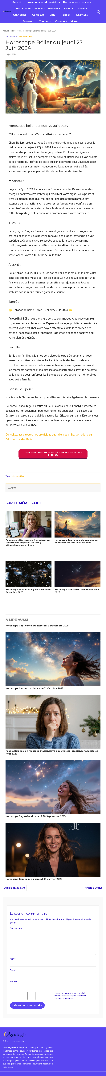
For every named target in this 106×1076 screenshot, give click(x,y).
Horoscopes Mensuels (77, 2)
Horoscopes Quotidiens (30, 8)
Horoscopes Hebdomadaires (42, 2)
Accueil (16, 2)
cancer (80, 8)
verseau (60, 21)
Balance (53, 8)
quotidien (20, 476)
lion (52, 14)
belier (13, 476)
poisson (66, 14)
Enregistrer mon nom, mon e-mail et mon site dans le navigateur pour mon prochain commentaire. (70, 996)
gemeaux (38, 14)
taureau (44, 21)
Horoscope (16, 31)
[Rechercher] (98, 11)
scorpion (27, 21)
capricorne (19, 14)
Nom (12, 959)
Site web (13, 982)
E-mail (13, 970)
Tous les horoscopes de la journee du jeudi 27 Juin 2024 (53, 453)
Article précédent (14, 887)
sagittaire (82, 14)
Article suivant (93, 887)
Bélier (67, 8)
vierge (74, 21)
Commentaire (16, 928)
